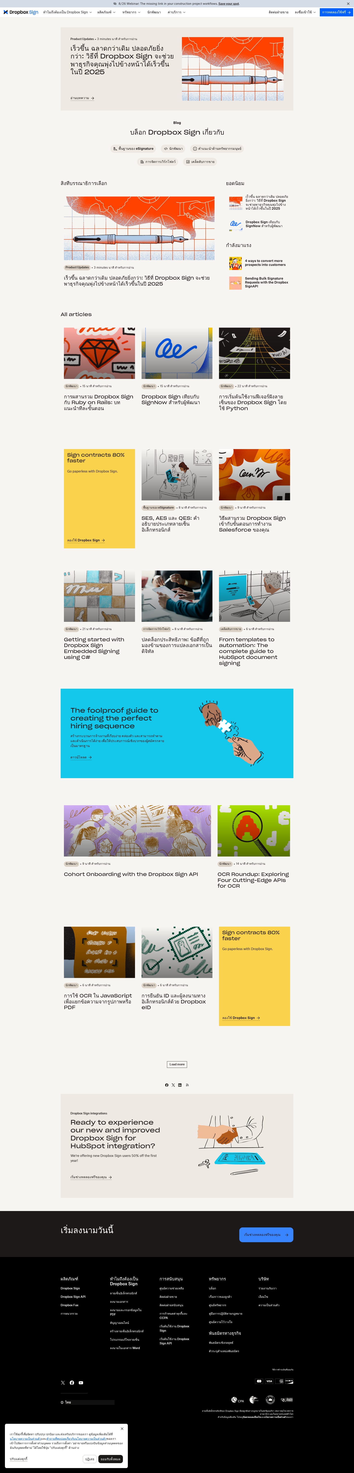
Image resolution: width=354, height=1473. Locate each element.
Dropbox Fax (69, 1305)
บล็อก (212, 1288)
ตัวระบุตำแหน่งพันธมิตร (224, 1351)
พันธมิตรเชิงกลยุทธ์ (221, 1342)
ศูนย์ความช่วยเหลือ (172, 1288)
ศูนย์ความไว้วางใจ (220, 1322)
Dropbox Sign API (73, 1297)
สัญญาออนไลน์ (119, 1323)
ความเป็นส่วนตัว (269, 1305)
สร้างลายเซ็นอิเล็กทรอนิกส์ (127, 1331)
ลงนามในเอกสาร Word (125, 1348)
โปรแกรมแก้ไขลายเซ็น (124, 1339)
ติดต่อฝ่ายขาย (278, 12)
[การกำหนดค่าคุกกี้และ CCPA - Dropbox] (66, 1446)
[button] (67, 12)
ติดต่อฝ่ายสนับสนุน (171, 1305)
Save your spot (228, 3)
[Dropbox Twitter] (63, 1382)
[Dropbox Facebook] (72, 1382)
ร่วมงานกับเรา (268, 1288)
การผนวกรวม (69, 1313)
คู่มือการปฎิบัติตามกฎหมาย (225, 1313)
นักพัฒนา (154, 12)
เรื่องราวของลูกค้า (220, 1297)
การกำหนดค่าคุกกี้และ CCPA (173, 1316)
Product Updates (82, 39)
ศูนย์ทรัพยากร (217, 1305)
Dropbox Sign (70, 1288)
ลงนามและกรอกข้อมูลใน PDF (126, 1312)
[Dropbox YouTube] (81, 1382)
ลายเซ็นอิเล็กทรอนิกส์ (123, 1293)
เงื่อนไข (263, 1297)
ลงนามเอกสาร (119, 1301)
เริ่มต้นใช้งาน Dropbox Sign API (174, 1341)
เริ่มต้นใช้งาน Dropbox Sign (174, 1328)
